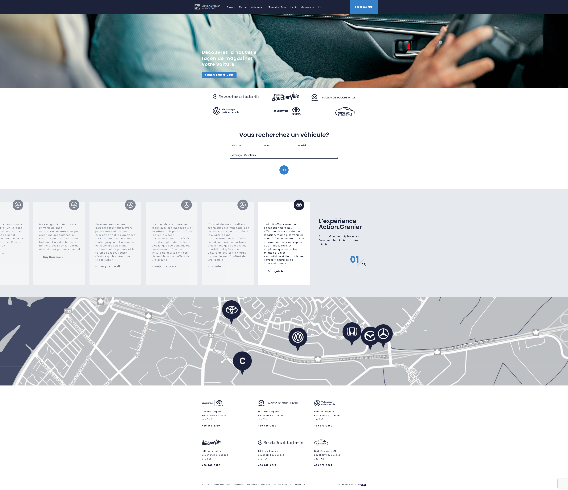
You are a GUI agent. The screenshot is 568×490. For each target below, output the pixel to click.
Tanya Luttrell (109, 266)
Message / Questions (243, 155)
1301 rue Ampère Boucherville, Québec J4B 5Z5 (327, 415)
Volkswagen (257, 7)
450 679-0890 (323, 425)
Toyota (231, 7)
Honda (293, 7)
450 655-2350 (211, 425)
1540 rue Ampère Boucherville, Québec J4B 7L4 (271, 415)
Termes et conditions (282, 484)
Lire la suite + (104, 260)
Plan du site (300, 484)
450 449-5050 (211, 465)
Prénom (236, 145)
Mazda (243, 7)
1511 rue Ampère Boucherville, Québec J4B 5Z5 (215, 455)
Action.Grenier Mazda (365, 338)
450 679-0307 (323, 465)
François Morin (278, 271)
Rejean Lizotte (165, 266)
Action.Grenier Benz (378, 337)
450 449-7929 (267, 425)
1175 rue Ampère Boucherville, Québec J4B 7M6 (215, 415)
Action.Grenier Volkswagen (293, 338)
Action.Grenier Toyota (226, 325)
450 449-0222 (267, 465)
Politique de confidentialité (258, 484)
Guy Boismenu (53, 257)
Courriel (301, 145)
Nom (267, 145)
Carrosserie (308, 7)
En (319, 7)
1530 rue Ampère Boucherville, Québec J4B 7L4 (271, 455)
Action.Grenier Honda (347, 336)
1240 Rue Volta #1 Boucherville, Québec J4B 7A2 (327, 455)
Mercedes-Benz (277, 7)
